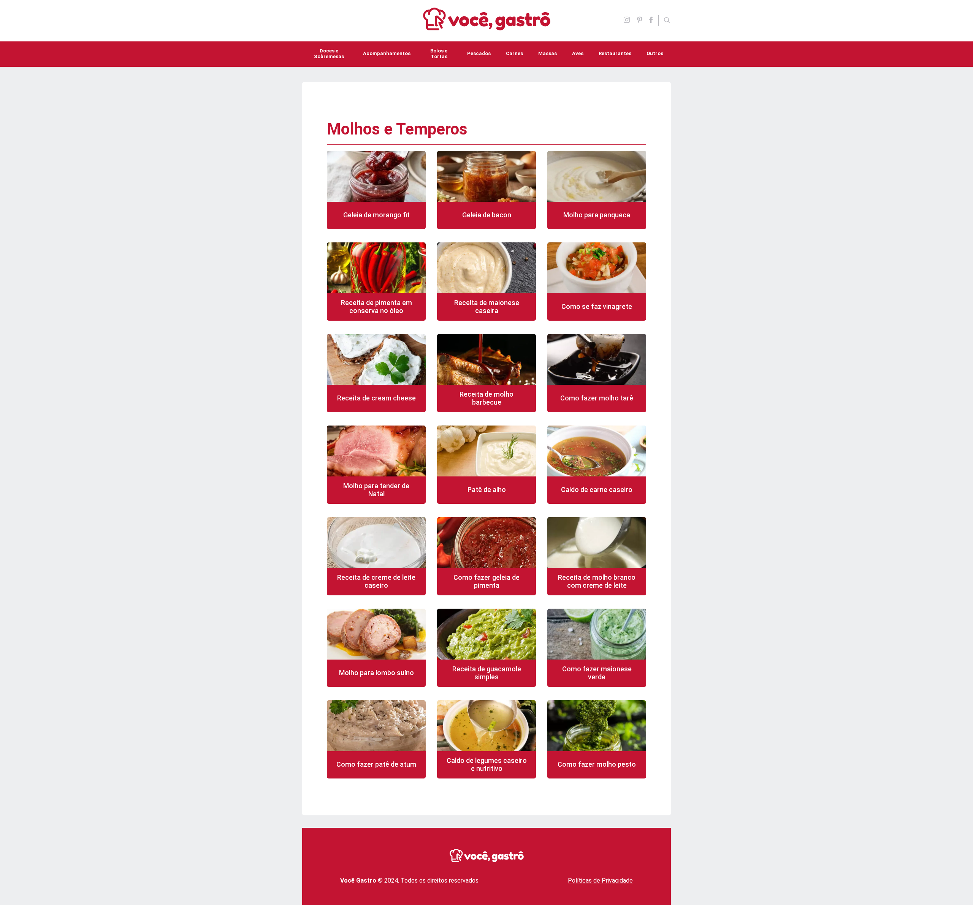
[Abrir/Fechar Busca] (667, 20)
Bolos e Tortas (438, 53)
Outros (655, 53)
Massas (547, 53)
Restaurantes (615, 53)
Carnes (514, 53)
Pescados (479, 53)
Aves (577, 53)
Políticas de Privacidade (600, 880)
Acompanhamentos (386, 53)
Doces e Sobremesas (329, 53)
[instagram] (626, 20)
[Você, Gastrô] (486, 26)
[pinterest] (639, 20)
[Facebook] (653, 20)
